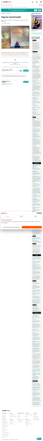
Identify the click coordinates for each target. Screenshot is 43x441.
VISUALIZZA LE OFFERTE (26, 82)
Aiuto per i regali (12, 423)
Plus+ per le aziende (5, 425)
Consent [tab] (7, 216)
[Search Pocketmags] (2, 5)
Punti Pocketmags (20, 419)
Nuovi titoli (3, 416)
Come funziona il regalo (12, 422)
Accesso (26, 425)
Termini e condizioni (5, 432)
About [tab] (35, 216)
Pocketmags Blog (5, 422)
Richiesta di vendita (28, 423)
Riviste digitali (20, 421)
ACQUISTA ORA (26, 70)
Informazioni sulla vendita (28, 422)
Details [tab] (21, 216)
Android (19, 416)
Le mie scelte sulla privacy (5, 437)
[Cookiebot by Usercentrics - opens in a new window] (37, 213)
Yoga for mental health (23, 7)
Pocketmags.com (36, 416)
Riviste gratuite (4, 420)
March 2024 (17, 7)
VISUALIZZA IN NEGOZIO (36, 33)
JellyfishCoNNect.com (36, 419)
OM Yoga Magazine (12, 7)
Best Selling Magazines (4, 419)
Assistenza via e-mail (13, 416)
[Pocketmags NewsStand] (6, 2)
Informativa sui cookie (5, 434)
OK (31, 227)
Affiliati (26, 416)
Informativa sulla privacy (4, 428)
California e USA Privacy (4, 431)
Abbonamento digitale (4, 7)
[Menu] (1, 2)
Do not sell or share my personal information (11, 227)
